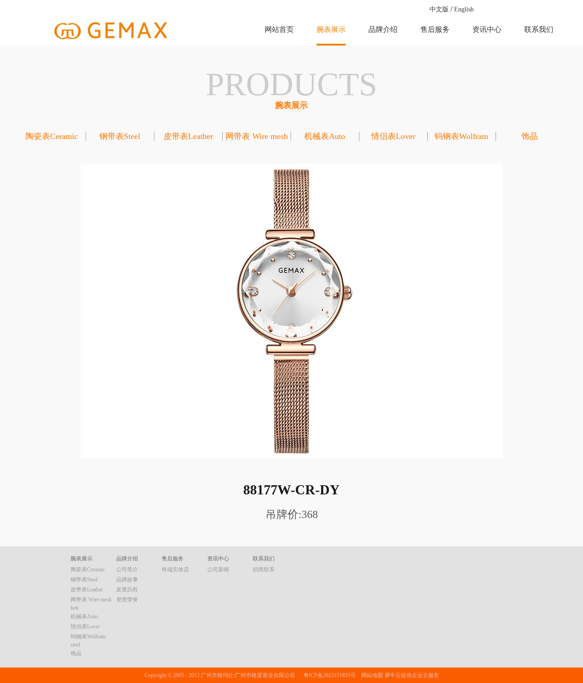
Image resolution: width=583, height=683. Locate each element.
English (464, 9)
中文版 (439, 9)
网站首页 (279, 29)
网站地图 (370, 675)
